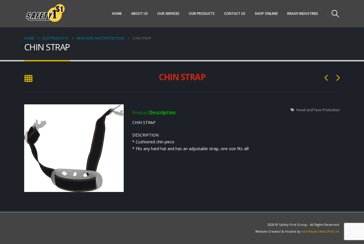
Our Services (168, 13)
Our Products (202, 13)
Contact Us (234, 13)
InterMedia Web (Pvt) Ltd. (320, 231)
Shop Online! (266, 13)
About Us (139, 13)
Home (117, 13)
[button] (335, 13)
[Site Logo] (45, 13)
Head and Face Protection (318, 109)
